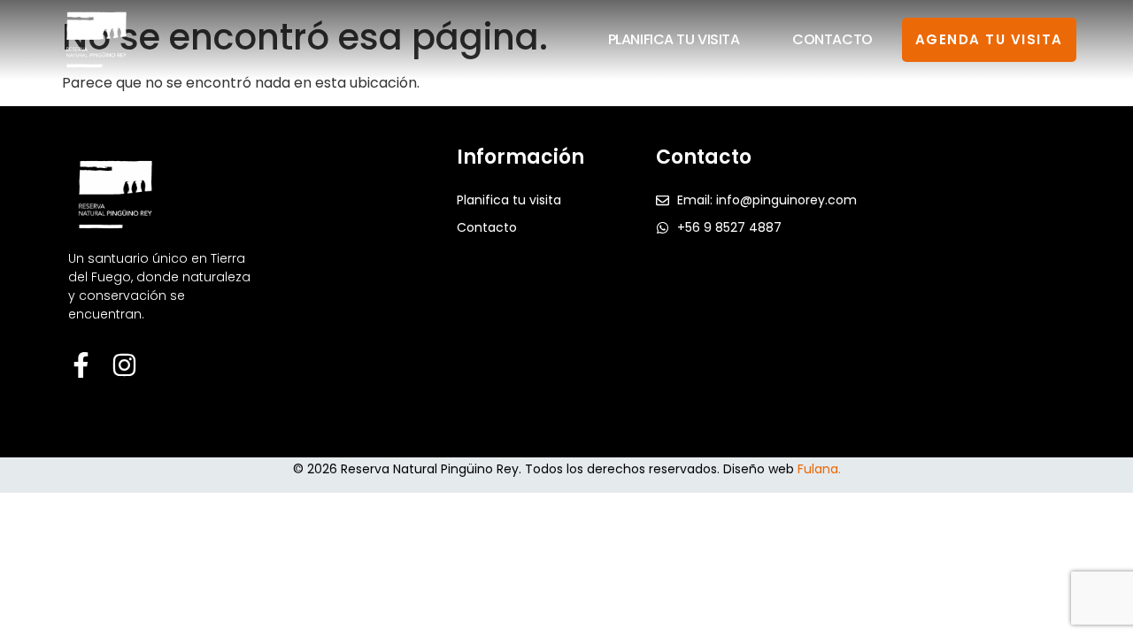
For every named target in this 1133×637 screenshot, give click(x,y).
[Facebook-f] (81, 365)
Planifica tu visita (673, 39)
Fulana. (819, 469)
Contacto (832, 39)
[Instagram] (124, 365)
